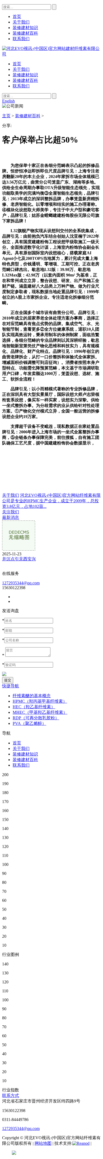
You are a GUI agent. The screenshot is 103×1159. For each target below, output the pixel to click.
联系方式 (10, 1095)
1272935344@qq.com (21, 583)
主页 (6, 116)
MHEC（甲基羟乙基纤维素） (40, 712)
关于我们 (21, 69)
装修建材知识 (25, 75)
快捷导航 (10, 686)
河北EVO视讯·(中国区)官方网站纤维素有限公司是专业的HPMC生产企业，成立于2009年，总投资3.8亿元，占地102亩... (51, 501)
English (8, 101)
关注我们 (10, 512)
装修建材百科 (25, 80)
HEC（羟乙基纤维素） (34, 707)
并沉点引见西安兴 (19, 559)
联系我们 (21, 86)
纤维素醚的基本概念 (32, 695)
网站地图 (43, 1143)
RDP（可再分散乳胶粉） (36, 718)
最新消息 (10, 517)
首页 (17, 64)
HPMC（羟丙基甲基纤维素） (40, 701)
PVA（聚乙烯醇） (29, 723)
